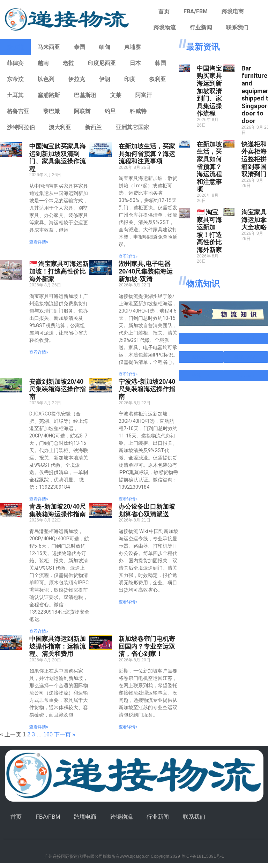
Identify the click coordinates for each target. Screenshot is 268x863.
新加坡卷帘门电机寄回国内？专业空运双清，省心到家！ (147, 646)
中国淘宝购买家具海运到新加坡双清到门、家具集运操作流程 (57, 157)
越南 (43, 63)
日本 (135, 63)
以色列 (46, 79)
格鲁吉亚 (18, 111)
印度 (129, 79)
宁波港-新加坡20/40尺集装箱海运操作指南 (147, 389)
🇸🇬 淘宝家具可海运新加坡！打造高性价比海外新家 (59, 271)
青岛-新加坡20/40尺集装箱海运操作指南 (57, 510)
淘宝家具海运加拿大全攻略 (254, 219)
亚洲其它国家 (132, 127)
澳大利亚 (60, 127)
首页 (164, 11)
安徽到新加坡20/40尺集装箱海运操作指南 (57, 389)
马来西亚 (49, 47)
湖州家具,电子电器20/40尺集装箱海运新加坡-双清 (146, 271)
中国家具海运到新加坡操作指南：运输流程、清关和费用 (57, 646)
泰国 (79, 47)
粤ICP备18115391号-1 (202, 856)
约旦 (110, 111)
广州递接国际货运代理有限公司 (73, 856)
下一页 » (64, 734)
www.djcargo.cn (135, 856)
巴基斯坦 (85, 95)
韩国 (160, 63)
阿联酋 (82, 111)
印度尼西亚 (102, 63)
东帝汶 (15, 79)
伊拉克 (76, 79)
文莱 (115, 95)
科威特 (138, 111)
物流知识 (203, 283)
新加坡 (15, 47)
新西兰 (93, 127)
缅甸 (104, 47)
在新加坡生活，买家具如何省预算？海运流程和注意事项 (147, 153)
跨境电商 (233, 11)
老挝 (68, 63)
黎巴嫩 (51, 111)
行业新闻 (201, 27)
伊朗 (104, 79)
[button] (201, 338)
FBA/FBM (196, 11)
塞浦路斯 (49, 95)
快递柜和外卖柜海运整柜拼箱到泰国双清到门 (254, 159)
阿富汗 (143, 95)
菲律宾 (15, 63)
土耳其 (15, 95)
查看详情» (38, 242)
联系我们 (237, 27)
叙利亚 (157, 79)
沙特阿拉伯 (21, 127)
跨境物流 (165, 27)
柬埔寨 (132, 47)
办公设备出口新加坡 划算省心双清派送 (147, 510)
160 (48, 734)
